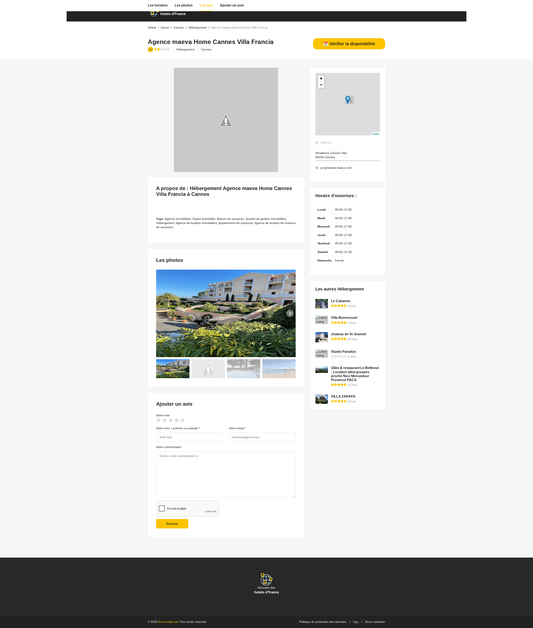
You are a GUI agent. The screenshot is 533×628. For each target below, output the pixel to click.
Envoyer (172, 523)
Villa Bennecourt (344, 317)
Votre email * (237, 428)
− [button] (321, 84)
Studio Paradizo (343, 351)
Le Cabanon (340, 301)
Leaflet (375, 133)
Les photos (184, 5)
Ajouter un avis (232, 5)
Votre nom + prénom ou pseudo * (178, 428)
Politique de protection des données (322, 621)
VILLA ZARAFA (343, 396)
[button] (290, 313)
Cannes (206, 49)
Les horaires (158, 5)
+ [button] (321, 78)
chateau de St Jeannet (348, 334)
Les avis (206, 5)
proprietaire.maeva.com (336, 167)
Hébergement (185, 49)
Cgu (356, 621)
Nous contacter (375, 621)
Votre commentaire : (169, 447)
